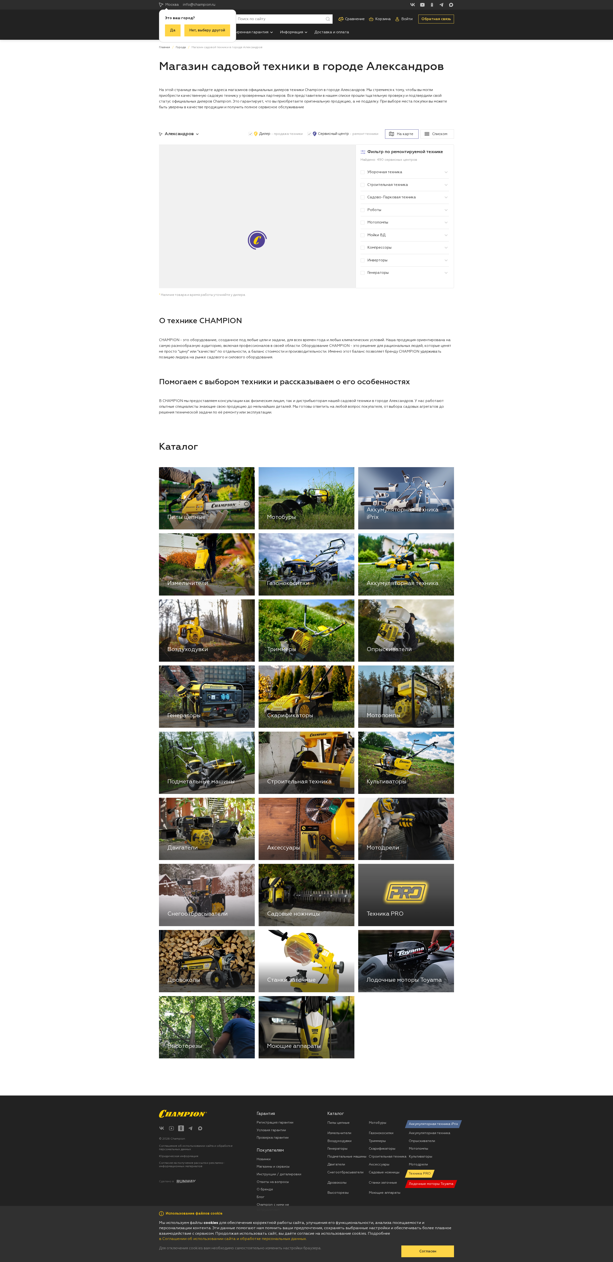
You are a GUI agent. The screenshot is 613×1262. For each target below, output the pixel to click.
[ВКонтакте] (413, 5)
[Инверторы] (446, 260)
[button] (271, 32)
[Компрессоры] (446, 248)
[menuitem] (249, 32)
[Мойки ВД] (446, 235)
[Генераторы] (446, 273)
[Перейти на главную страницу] (183, 1114)
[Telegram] (441, 5)
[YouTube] (422, 5)
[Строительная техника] (446, 185)
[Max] (451, 5)
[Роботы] (446, 210)
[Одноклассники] (432, 5)
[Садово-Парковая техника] (446, 197)
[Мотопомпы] (446, 222)
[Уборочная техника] (446, 172)
